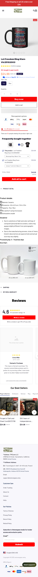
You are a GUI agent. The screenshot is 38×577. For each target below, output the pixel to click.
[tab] (14, 52)
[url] (11, 478)
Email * (5, 536)
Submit (19, 544)
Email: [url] (5, 474)
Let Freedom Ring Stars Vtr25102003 (16, 380)
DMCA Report (7, 562)
